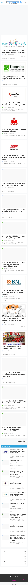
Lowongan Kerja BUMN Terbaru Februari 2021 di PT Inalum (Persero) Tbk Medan (18, 516)
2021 (14, 554)
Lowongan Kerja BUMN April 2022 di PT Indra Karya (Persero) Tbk (13, 184)
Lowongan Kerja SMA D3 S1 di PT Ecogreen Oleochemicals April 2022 (13, 78)
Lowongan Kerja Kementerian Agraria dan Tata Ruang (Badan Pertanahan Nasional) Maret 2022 (17, 538)
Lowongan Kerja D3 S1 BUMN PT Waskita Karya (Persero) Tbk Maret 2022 (17, 526)
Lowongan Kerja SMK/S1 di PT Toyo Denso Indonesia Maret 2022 (14, 402)
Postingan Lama (21, 441)
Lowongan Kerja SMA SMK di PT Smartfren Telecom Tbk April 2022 (13, 104)
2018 (14, 561)
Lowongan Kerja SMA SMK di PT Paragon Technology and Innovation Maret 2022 (12, 429)
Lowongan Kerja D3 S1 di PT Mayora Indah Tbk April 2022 (14, 130)
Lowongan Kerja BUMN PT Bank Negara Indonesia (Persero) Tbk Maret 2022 (18, 494)
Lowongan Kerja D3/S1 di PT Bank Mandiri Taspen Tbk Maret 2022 (17, 505)
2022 (14, 551)
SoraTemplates (11, 579)
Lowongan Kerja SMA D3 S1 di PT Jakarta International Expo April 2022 (13, 320)
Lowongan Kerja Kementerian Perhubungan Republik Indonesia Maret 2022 (17, 483)
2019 (14, 559)
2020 (14, 556)
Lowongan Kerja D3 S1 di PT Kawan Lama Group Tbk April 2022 (13, 237)
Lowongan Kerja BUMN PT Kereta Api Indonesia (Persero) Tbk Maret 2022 (17, 451)
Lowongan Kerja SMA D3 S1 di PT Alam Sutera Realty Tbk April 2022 (13, 51)
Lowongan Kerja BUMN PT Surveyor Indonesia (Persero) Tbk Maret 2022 (13, 375)
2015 (14, 564)
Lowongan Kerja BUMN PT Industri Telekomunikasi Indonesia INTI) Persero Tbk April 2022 (13, 264)
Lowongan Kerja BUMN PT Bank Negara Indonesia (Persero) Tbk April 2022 (12, 292)
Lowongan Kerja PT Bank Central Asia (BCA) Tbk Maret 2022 (17, 462)
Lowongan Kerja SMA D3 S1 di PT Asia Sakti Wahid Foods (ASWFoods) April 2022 (14, 157)
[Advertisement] (14, 20)
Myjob (6, 54)
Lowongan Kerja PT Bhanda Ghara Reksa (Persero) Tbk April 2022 (13, 211)
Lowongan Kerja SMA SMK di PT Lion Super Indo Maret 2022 (12, 347)
